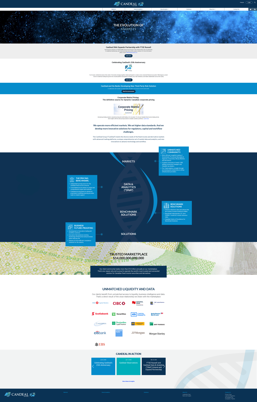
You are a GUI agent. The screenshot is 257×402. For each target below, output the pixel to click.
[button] (93, 366)
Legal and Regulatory (230, 396)
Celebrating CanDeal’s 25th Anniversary (103, 364)
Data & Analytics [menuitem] (138, 9)
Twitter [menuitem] (250, 9)
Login (249, 2)
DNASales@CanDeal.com (131, 52)
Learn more (128, 55)
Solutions (146, 392)
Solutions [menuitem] (188, 9)
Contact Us (228, 392)
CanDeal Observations (128, 363)
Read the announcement (128, 91)
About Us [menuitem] (211, 9)
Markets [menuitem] (114, 9)
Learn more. (146, 118)
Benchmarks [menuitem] (164, 9)
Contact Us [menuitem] (236, 9)
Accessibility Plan (229, 397)
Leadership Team (187, 394)
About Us (185, 392)
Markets (66, 392)
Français (242, 2)
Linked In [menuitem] (255, 9)
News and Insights (187, 396)
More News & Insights (128, 381)
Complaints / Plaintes (230, 398)
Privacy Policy (228, 394)
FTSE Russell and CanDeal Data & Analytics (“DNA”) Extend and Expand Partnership (153, 366)
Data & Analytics (106, 392)
